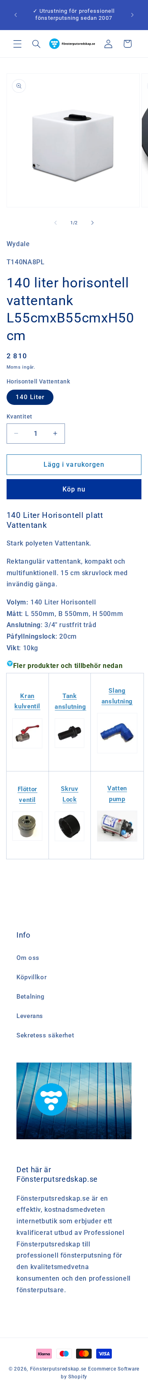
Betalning (30, 996)
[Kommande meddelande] (132, 15)
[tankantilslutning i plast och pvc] (69, 747)
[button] (17, 43)
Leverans (29, 1016)
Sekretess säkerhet (45, 1035)
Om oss (27, 958)
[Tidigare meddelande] (16, 15)
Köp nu (74, 489)
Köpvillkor (31, 977)
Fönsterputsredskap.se (59, 1369)
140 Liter (30, 397)
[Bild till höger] (92, 223)
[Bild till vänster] (55, 223)
